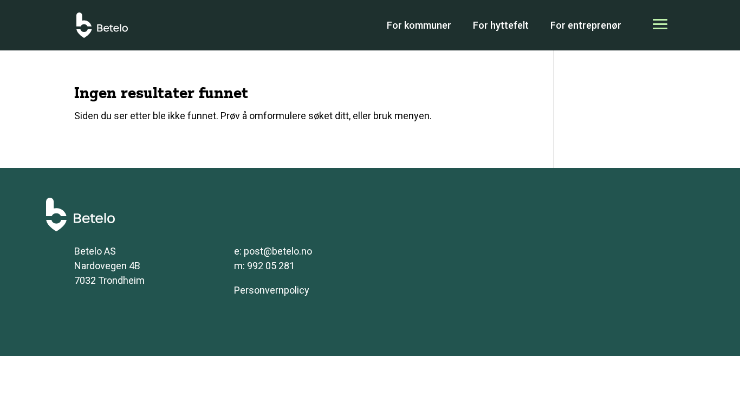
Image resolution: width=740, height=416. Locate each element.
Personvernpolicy (271, 290)
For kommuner (419, 25)
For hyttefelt (501, 25)
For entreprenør (585, 25)
